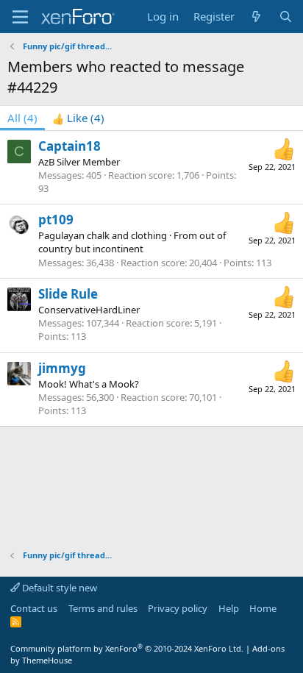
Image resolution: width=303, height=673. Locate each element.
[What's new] (256, 16)
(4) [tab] (22, 117)
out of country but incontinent (132, 242)
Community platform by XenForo (126, 648)
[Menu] (20, 17)
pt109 (56, 219)
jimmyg (62, 368)
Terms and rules (103, 608)
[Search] (285, 16)
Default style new (58, 587)
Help (228, 608)
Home (263, 608)
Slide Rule (68, 293)
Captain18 (69, 146)
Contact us (33, 608)
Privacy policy (177, 608)
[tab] (78, 118)
